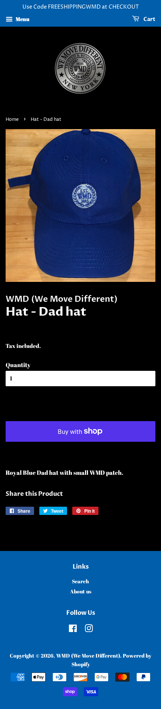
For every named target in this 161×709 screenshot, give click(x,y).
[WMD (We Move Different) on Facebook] (73, 629)
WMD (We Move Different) (88, 655)
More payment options (80, 451)
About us (80, 591)
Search (80, 581)
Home (12, 119)
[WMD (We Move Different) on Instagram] (89, 629)
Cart (148, 19)
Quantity (18, 365)
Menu (22, 19)
